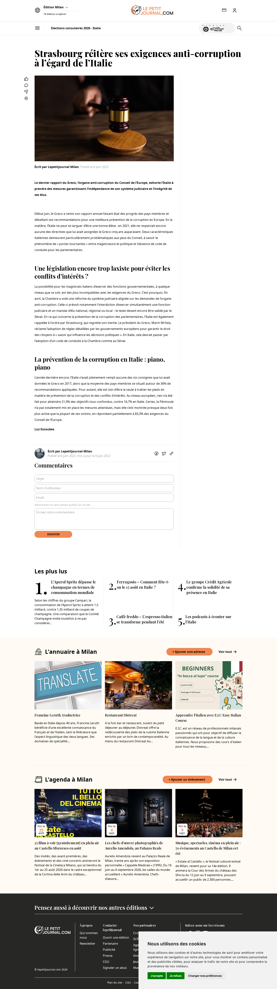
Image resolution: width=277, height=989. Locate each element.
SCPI (136, 939)
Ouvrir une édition (116, 937)
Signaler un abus (115, 968)
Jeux (136, 962)
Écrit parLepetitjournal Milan (56, 167)
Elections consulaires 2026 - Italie (76, 28)
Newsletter (87, 943)
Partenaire (110, 943)
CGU (106, 962)
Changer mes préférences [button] (205, 975)
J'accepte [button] (157, 975)
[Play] (230, 28)
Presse (107, 956)
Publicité (109, 949)
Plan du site (115, 982)
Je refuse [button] (175, 975)
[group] (230, 27)
